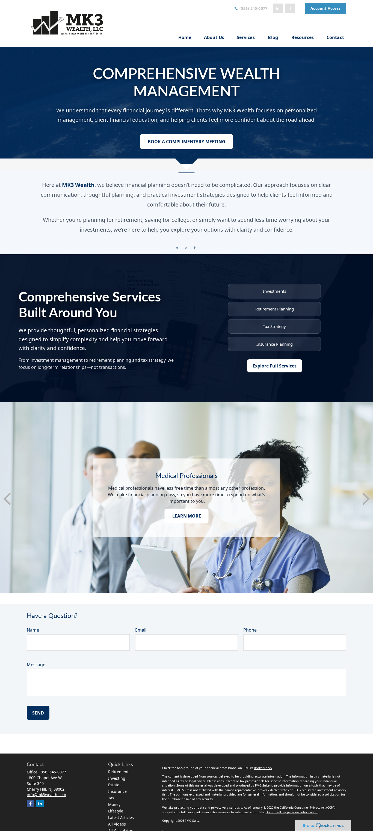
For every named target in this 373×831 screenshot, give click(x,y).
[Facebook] (290, 8)
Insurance (117, 791)
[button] (185, 37)
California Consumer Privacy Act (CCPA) (307, 807)
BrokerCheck (263, 768)
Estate (113, 784)
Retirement (118, 771)
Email (140, 630)
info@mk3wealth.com (46, 794)
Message (36, 665)
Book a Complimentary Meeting (186, 142)
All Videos (117, 824)
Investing (116, 778)
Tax (111, 797)
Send (38, 713)
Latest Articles (121, 817)
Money (114, 804)
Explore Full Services (275, 366)
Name (33, 630)
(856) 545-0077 (252, 8)
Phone (250, 630)
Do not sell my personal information (292, 812)
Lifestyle (115, 811)
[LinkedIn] (278, 8)
